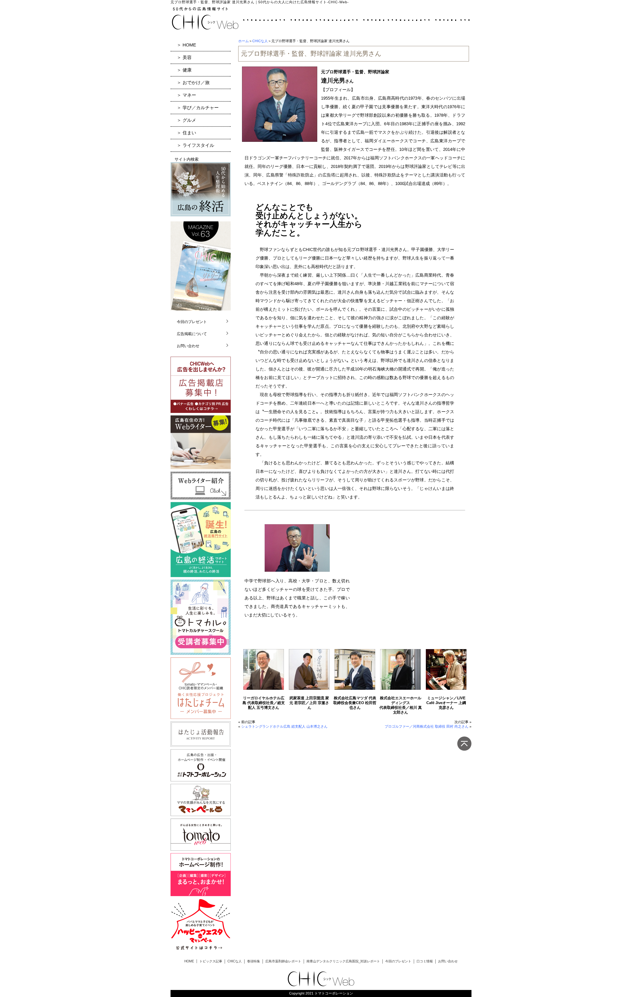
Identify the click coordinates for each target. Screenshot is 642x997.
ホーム (243, 41)
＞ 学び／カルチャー (198, 107)
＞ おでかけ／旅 (193, 82)
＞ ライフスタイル (195, 145)
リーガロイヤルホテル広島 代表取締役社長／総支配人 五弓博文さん (264, 703)
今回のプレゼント (192, 322)
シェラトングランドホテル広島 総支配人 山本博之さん (284, 726)
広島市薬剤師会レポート (283, 961)
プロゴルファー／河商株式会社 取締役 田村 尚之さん (426, 726)
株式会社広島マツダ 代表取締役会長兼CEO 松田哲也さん (354, 703)
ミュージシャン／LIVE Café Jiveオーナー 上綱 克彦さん (446, 703)
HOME (189, 961)
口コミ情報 (425, 961)
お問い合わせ (188, 346)
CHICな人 (260, 41)
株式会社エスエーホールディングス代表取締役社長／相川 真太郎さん (400, 705)
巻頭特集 (253, 961)
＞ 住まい (186, 132)
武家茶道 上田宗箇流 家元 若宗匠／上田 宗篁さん (309, 703)
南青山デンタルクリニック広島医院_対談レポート (343, 961)
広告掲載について (192, 334)
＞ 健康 (184, 70)
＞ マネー (186, 95)
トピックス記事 (210, 961)
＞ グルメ (186, 120)
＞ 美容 (184, 57)
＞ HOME (186, 44)
